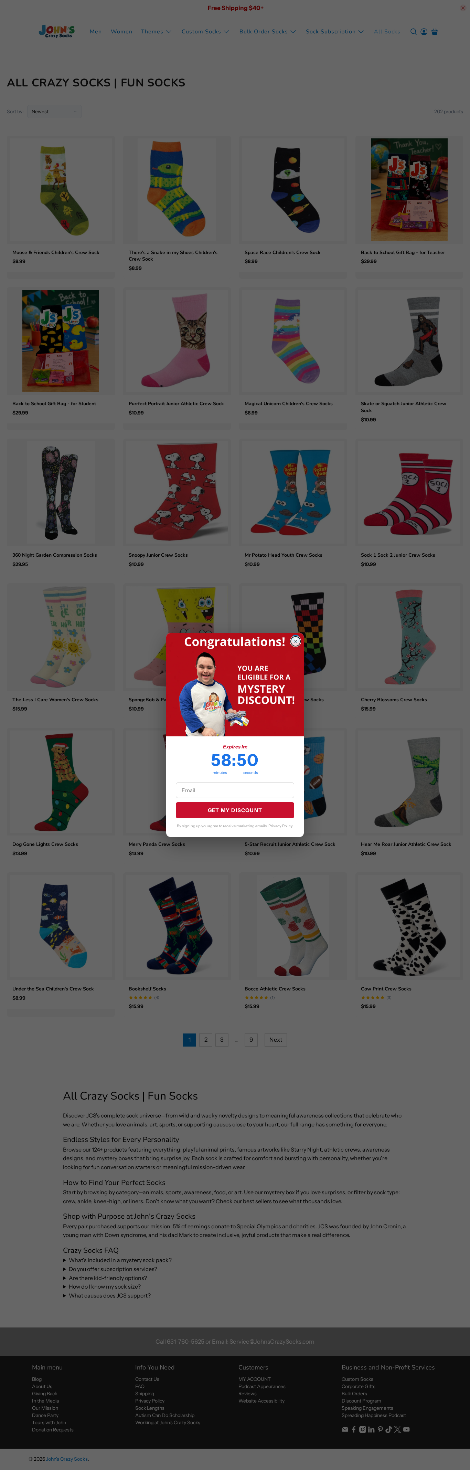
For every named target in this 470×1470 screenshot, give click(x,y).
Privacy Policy (280, 825)
